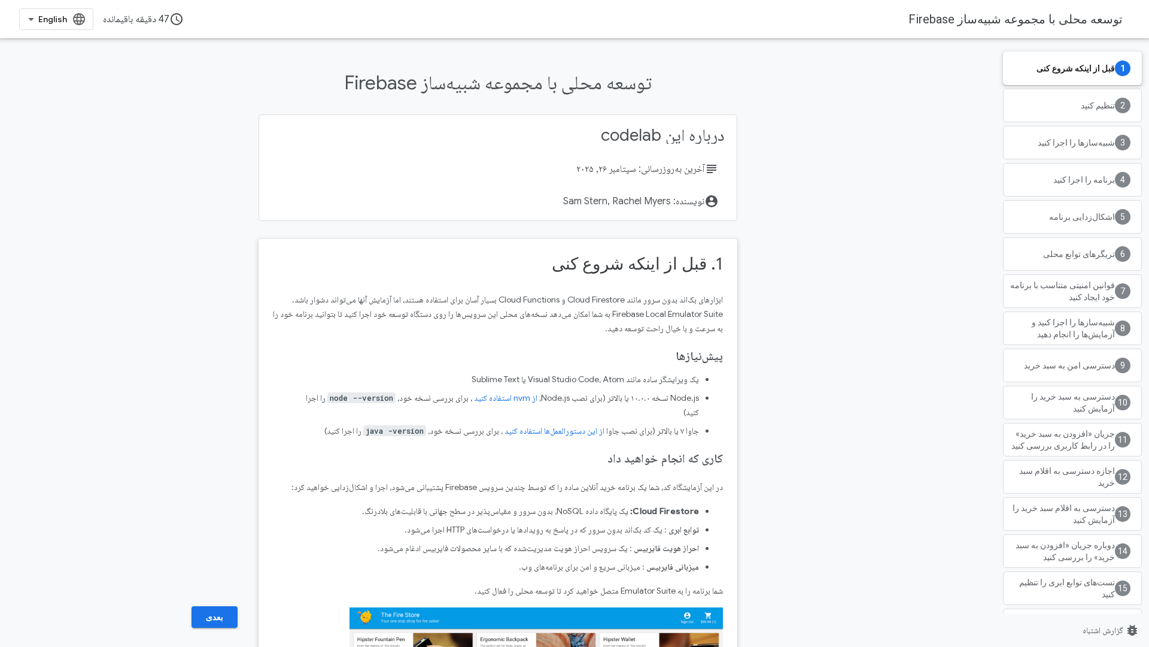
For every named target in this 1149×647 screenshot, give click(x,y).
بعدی (214, 617)
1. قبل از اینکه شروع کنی (637, 263)
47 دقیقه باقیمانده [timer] (143, 19)
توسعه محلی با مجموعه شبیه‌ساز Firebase (1015, 19)
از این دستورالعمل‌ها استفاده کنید (554, 430)
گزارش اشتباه (1111, 630)
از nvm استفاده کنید (505, 397)
